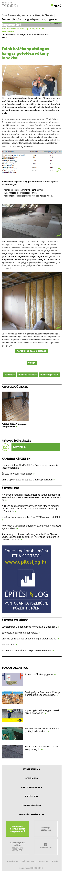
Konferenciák (31, 769)
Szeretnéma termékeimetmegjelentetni (17, 829)
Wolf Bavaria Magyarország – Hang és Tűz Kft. (27, 15)
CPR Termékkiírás (31, 787)
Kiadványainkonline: (17, 843)
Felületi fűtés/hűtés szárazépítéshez (14, 425)
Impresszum (43, 861)
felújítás (17, 19)
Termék (6, 19)
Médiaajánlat (28, 861)
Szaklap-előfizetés (46, 828)
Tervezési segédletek (31, 814)
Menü (58, 5)
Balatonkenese (8, 31)
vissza (31, 362)
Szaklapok (31, 778)
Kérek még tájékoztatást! (32, 351)
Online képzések (31, 805)
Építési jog (31, 796)
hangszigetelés (49, 19)
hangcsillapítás (31, 19)
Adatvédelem (12, 861)
